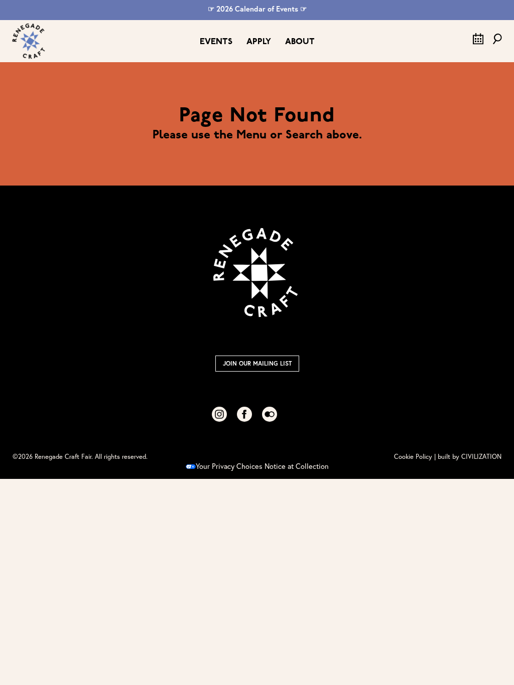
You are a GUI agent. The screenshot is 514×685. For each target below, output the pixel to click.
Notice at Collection (297, 466)
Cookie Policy (413, 456)
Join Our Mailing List (257, 363)
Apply (258, 42)
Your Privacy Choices (229, 466)
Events (216, 42)
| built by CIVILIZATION (467, 456)
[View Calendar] (478, 42)
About (300, 42)
